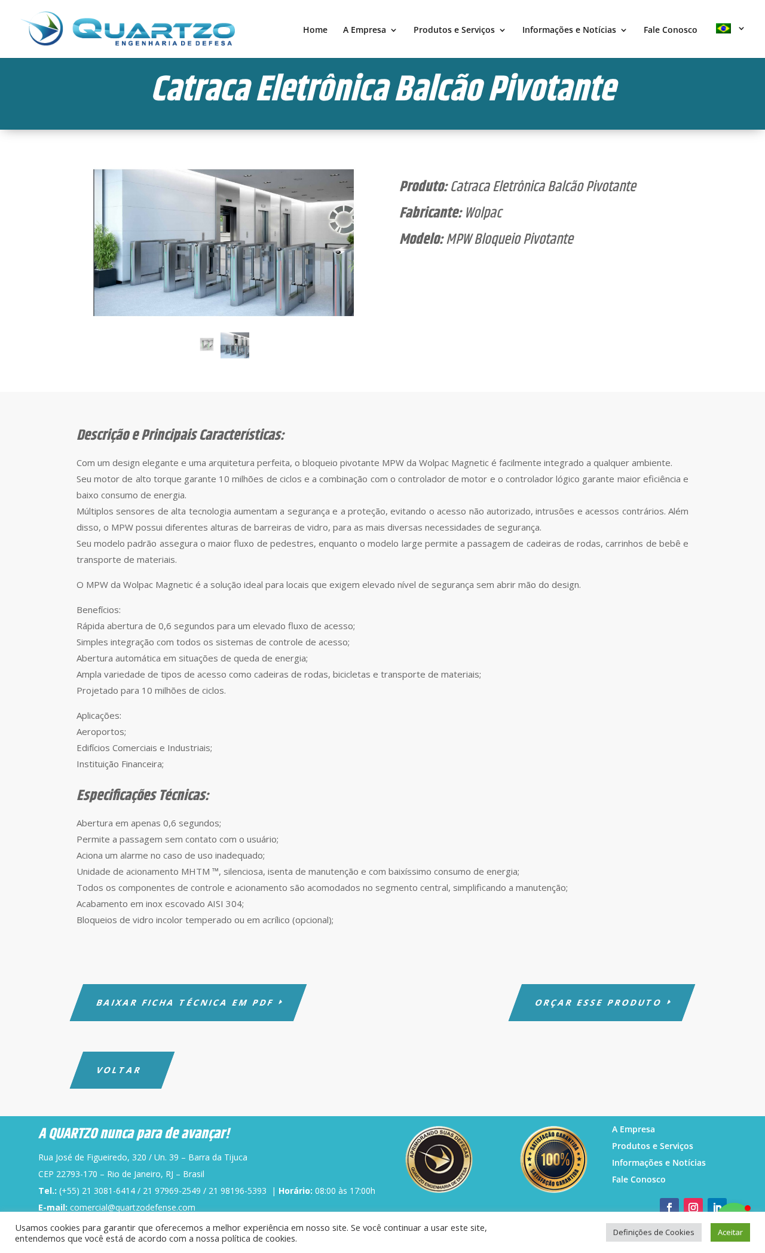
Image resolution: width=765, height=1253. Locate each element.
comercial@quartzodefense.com (132, 1207)
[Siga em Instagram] (693, 1207)
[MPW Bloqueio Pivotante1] (221, 243)
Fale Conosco (670, 30)
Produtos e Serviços (454, 30)
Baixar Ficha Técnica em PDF (185, 1002)
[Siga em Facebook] (669, 1207)
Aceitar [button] (730, 1232)
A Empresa (364, 30)
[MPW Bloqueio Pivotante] (207, 351)
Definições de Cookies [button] (653, 1232)
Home (315, 30)
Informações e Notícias (569, 30)
